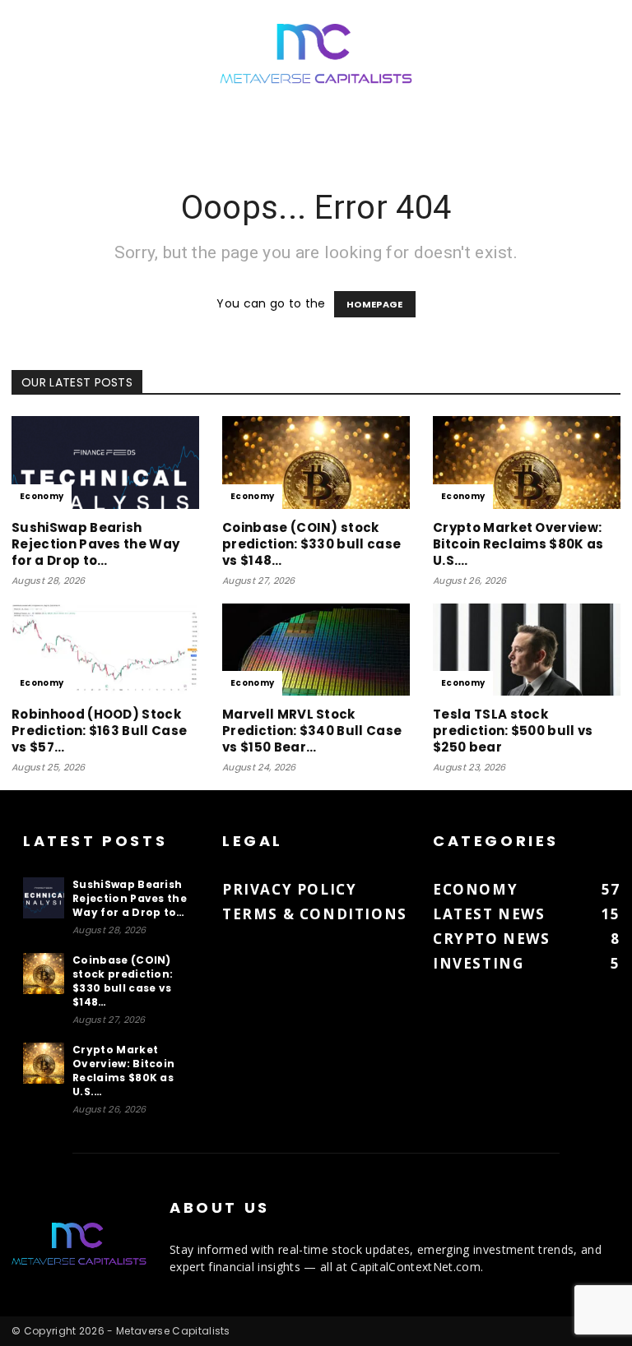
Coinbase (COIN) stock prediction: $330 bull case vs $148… (311, 544)
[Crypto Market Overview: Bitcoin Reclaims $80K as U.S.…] (526, 462)
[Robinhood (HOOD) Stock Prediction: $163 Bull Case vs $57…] (105, 650)
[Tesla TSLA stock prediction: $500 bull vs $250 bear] (526, 650)
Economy (41, 496)
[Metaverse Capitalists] (316, 55)
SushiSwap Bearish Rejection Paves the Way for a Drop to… (95, 544)
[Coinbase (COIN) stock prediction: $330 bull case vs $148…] (316, 462)
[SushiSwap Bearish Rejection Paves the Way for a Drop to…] (105, 462)
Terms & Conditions (314, 913)
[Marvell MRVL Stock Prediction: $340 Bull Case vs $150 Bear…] (316, 650)
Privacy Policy (289, 889)
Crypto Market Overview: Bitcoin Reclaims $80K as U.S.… (518, 544)
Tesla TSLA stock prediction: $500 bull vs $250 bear (513, 730)
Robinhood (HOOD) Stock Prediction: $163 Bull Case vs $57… (99, 730)
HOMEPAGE (374, 304)
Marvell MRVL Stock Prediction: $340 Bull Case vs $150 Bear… (312, 730)
